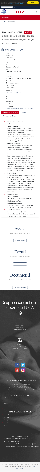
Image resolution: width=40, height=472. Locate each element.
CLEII (5, 408)
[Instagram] (23, 370)
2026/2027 (14, 44)
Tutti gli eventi (20, 264)
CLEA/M (6, 414)
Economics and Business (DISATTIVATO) (17, 438)
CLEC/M (6, 420)
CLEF (5, 406)
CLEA (4, 21)
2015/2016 (20, 32)
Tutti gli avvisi (20, 240)
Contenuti (24, 112)
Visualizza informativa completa (17, 3)
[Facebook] (17, 365)
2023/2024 (23, 40)
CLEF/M (6, 422)
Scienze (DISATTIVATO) (12, 441)
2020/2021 (30, 36)
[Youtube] (17, 370)
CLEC (6, 403)
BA (5, 398)
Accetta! (33, 2)
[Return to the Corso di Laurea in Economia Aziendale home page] (19, 12)
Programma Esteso (9, 116)
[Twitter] (23, 365)
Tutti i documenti (20, 287)
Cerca (14, 7)
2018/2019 (13, 36)
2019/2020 (22, 36)
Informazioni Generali (10, 112)
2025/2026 (5, 44)
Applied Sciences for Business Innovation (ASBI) (20, 444)
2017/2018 (5, 36)
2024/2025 (31, 40)
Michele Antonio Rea (13, 92)
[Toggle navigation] (37, 7)
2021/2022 (5, 40)
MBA (5, 425)
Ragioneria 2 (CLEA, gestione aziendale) (20, 108)
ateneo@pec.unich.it (21, 346)
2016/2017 (28, 32)
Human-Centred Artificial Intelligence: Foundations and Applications (21, 448)
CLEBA (6, 417)
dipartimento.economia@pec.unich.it (22, 390)
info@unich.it (21, 344)
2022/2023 (14, 40)
